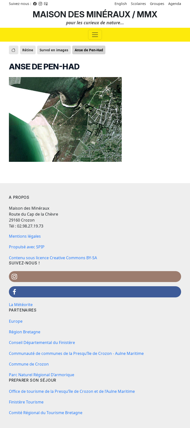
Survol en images (54, 50)
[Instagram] (40, 3)
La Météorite (21, 304)
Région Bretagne (24, 332)
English (121, 3)
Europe (16, 321)
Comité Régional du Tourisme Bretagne (45, 412)
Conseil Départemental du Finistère (42, 342)
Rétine (27, 50)
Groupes (157, 3)
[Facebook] (35, 3)
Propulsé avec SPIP (27, 247)
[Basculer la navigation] (95, 35)
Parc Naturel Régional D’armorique (41, 374)
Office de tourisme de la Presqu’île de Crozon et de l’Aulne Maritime (72, 391)
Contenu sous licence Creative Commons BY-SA (53, 257)
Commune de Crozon (29, 364)
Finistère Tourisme (26, 402)
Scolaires (138, 3)
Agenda (174, 3)
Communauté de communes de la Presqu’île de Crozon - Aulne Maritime (76, 353)
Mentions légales (25, 236)
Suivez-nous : (20, 3)
